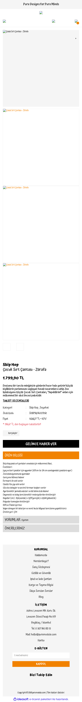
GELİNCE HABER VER (41, 444)
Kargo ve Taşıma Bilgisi (41, 585)
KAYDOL (41, 664)
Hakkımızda (41, 555)
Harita (41, 640)
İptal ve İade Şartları (41, 579)
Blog (41, 597)
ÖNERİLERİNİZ (15, 528)
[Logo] (41, 12)
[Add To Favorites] (76, 36)
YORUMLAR (16, 520)
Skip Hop (10, 365)
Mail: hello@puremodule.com (41, 635)
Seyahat (44, 408)
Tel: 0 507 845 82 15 (41, 629)
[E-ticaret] (40, 699)
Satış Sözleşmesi (41, 567)
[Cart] (76, 21)
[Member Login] (53, 21)
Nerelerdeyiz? (41, 561)
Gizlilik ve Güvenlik (41, 573)
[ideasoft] (21, 699)
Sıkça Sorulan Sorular (41, 591)
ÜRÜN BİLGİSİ (14, 455)
